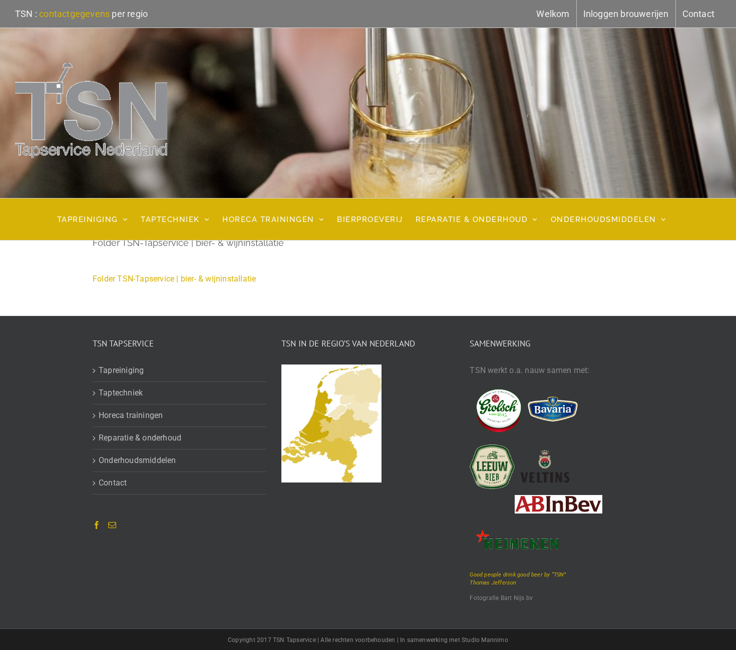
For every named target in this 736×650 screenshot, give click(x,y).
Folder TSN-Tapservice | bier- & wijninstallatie (174, 279)
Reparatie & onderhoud (140, 437)
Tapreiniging (121, 370)
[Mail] (112, 525)
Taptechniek (121, 393)
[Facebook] (97, 525)
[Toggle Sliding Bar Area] (727, 9)
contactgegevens (74, 13)
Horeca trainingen (131, 415)
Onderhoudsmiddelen (137, 460)
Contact (113, 483)
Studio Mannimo (485, 640)
